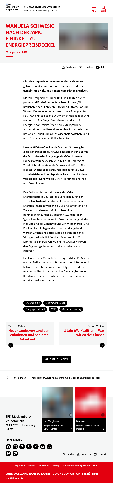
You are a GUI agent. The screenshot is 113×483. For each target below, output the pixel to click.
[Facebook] (8, 446)
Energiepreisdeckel (35, 309)
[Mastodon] (15, 453)
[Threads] (22, 446)
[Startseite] (7, 377)
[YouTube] (42, 446)
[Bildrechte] (105, 47)
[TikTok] (36, 446)
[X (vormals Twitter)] (29, 446)
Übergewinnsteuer (55, 303)
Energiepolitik (33, 303)
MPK (53, 309)
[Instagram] (15, 446)
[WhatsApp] (49, 446)
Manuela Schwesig (71, 309)
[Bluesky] (8, 453)
